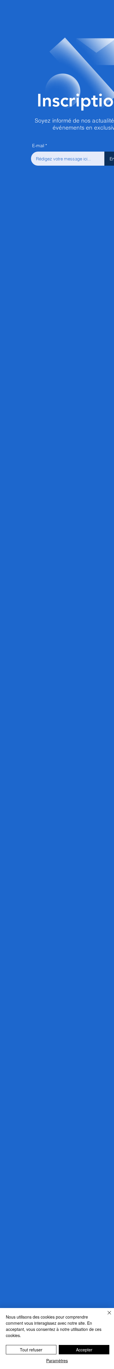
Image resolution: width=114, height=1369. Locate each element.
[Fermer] (106, 1316)
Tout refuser (31, 1350)
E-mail (38, 145)
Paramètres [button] (57, 1360)
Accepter (84, 1350)
